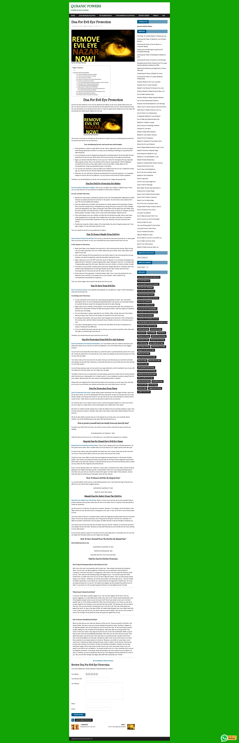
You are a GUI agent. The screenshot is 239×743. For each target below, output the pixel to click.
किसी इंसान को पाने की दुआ (143, 336)
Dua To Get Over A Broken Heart (146, 172)
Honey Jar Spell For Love (144, 222)
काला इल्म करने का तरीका (156, 329)
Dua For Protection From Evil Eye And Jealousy (90, 79)
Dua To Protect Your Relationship (147, 113)
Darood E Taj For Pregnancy (145, 138)
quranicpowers (89, 26)
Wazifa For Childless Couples (145, 122)
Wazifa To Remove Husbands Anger (147, 150)
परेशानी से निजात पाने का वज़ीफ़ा (158, 347)
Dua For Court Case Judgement (146, 182)
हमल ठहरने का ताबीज (142, 385)
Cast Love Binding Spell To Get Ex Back (148, 225)
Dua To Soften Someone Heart (146, 241)
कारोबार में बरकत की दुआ (143, 329)
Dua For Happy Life (143, 281)
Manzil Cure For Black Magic (145, 200)
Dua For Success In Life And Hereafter (148, 219)
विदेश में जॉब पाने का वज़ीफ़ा (154, 361)
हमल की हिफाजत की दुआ (157, 381)
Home (73, 16)
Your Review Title (76, 679)
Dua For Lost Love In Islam (146, 291)
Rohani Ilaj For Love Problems (146, 144)
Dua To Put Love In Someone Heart (147, 203)
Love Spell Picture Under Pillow (146, 228)
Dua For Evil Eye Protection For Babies (88, 74)
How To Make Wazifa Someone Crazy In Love (150, 147)
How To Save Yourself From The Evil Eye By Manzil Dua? (92, 88)
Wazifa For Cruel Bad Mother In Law (148, 157)
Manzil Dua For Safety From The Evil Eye (88, 87)
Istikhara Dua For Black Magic (146, 191)
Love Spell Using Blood (144, 213)
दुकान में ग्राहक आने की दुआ (143, 347)
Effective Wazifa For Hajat (145, 235)
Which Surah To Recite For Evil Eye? (87, 93)
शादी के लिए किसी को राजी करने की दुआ (146, 367)
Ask (163, 16)
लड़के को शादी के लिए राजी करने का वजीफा (146, 357)
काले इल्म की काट (161, 333)
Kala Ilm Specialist (142, 179)
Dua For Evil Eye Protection (81, 73)
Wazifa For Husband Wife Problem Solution (150, 163)
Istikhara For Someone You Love (148, 319)
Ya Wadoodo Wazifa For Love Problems (148, 116)
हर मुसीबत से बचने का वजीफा (144, 392)
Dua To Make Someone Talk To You (147, 216)
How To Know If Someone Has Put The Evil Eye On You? (92, 91)
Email (73, 709)
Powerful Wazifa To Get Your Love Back (148, 82)
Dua (97, 26)
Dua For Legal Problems (145, 288)
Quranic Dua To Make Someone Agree (148, 194)
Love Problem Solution (87, 16)
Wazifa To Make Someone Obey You (148, 247)
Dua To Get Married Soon (145, 305)
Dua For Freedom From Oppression (148, 277)
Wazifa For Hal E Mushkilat (145, 175)
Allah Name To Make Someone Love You (149, 110)
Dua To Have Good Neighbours (146, 169)
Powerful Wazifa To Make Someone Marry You (151, 91)
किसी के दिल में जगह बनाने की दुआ (159, 336)
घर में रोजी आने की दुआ (142, 343)
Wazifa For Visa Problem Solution (147, 135)
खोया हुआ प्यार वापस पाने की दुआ (157, 340)
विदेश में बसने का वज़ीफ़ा (143, 364)
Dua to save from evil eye (79, 290)
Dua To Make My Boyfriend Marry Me (148, 119)
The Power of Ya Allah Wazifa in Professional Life (151, 36)
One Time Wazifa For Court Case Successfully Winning (154, 322)
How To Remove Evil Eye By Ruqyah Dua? (89, 85)
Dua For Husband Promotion (145, 232)
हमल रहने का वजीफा (142, 388)
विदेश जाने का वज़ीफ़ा (142, 361)
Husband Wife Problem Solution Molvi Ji (149, 207)
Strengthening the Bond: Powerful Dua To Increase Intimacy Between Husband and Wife (152, 64)
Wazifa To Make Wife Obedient (146, 132)
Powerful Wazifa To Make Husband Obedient (150, 97)
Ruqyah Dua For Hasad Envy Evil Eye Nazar (89, 84)
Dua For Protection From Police (146, 210)
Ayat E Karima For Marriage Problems (148, 126)
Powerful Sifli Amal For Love (145, 166)
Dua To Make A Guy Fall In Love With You (149, 238)
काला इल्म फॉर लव (142, 333)
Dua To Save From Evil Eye (85, 78)
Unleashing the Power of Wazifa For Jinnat (149, 73)
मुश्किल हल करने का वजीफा (143, 354)
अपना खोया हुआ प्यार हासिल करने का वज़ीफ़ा (147, 326)
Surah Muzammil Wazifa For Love (147, 154)
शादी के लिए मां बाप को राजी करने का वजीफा (147, 374)
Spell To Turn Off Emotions (145, 244)
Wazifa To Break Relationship (145, 160)
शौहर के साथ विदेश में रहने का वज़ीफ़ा (145, 378)
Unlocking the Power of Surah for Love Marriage (151, 60)
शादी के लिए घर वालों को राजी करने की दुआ (146, 371)
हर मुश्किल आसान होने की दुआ (155, 388)
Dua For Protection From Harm (86, 81)
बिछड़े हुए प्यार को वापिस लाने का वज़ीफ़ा (146, 350)
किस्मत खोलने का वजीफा (143, 340)
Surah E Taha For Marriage (144, 185)
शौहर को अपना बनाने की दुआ (144, 381)
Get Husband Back (105, 16)
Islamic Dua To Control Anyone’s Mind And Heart (151, 107)
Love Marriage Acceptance (125, 16)
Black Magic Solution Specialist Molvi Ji (148, 188)
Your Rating (74, 674)
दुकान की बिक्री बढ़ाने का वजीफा (156, 343)
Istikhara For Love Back (144, 129)
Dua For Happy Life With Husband (148, 284)
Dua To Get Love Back (144, 301)
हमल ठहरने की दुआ (153, 385)
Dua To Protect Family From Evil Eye (87, 76)
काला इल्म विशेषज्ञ (151, 333)
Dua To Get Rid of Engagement (147, 308)
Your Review (75, 684)
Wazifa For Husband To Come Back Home (149, 141)
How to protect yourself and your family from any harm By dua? (94, 82)
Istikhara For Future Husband (147, 312)
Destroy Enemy (144, 16)
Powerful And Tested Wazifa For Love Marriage (151, 104)
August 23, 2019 (78, 26)
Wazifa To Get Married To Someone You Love (150, 88)
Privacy (156, 16)
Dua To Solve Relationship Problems (147, 101)
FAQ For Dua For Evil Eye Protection (88, 90)
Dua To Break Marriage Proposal (148, 298)
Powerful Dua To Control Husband (147, 85)
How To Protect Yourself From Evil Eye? (88, 95)
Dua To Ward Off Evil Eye (83, 720)
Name (73, 704)
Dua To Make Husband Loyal (145, 94)
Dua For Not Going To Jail (145, 295)
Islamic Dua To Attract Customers (147, 197)
